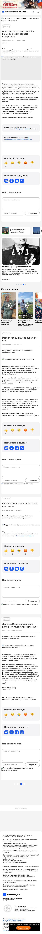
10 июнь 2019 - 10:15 (8, 630)
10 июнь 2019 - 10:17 (8, 510)
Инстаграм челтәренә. (25, 536)
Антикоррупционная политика (14, 919)
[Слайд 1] (16, 284)
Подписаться (23, 928)
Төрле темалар (21, 808)
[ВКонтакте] (6, 181)
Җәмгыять (6, 26)
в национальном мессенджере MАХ (18, 138)
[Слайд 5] (25, 284)
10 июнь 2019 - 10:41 (8, 344)
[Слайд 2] (18, 284)
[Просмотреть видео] (9, 305)
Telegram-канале (23, 129)
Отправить (32, 213)
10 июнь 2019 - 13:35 (8, 40)
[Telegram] (17, 181)
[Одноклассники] (11, 181)
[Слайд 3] (21, 284)
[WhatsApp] (22, 181)
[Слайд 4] (23, 284)
